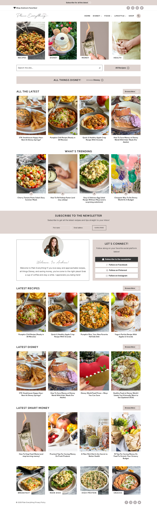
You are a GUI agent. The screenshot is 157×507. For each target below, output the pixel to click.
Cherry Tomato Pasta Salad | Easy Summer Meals (31, 199)
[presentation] (31, 115)
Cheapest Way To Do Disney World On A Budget (125, 199)
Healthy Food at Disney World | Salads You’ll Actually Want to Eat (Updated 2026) (125, 395)
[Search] (100, 68)
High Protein (89, 493)
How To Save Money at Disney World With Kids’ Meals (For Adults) (126, 139)
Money (85, 58)
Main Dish (55, 493)
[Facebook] (128, 8)
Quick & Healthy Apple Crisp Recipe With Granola (94, 138)
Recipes (22, 58)
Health (118, 58)
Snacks (118, 493)
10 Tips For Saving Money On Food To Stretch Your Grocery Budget (126, 456)
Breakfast (24, 493)
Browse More (130, 91)
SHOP (131, 16)
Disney (54, 58)
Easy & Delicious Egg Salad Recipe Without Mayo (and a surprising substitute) (94, 200)
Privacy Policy (40, 502)
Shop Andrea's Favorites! (26, 8)
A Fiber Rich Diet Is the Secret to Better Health (94, 455)
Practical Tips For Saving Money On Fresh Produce (63, 455)
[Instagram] (132, 8)
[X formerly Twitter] (141, 8)
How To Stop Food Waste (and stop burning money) (31, 455)
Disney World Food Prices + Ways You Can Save (94, 394)
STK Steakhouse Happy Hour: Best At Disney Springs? (31, 138)
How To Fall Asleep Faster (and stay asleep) (63, 199)
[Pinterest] (137, 8)
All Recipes (120, 68)
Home (87, 16)
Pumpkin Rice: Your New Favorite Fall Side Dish (94, 335)
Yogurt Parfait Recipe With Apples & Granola (126, 335)
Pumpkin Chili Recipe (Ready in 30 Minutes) (62, 138)
